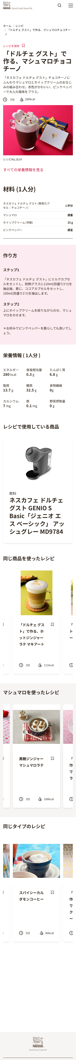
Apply (59, 6)
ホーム (7, 26)
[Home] (18, 5)
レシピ (19, 26)
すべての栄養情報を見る (23, 169)
